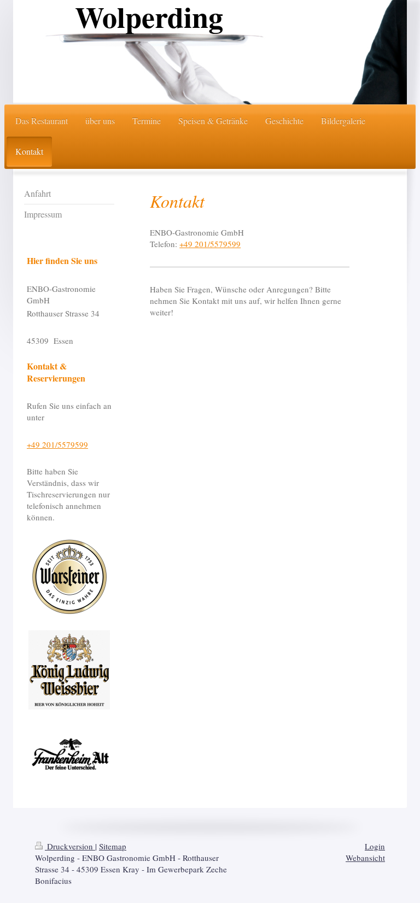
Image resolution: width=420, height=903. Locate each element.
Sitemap (112, 846)
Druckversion (70, 846)
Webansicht (365, 857)
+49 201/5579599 (210, 243)
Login (375, 846)
